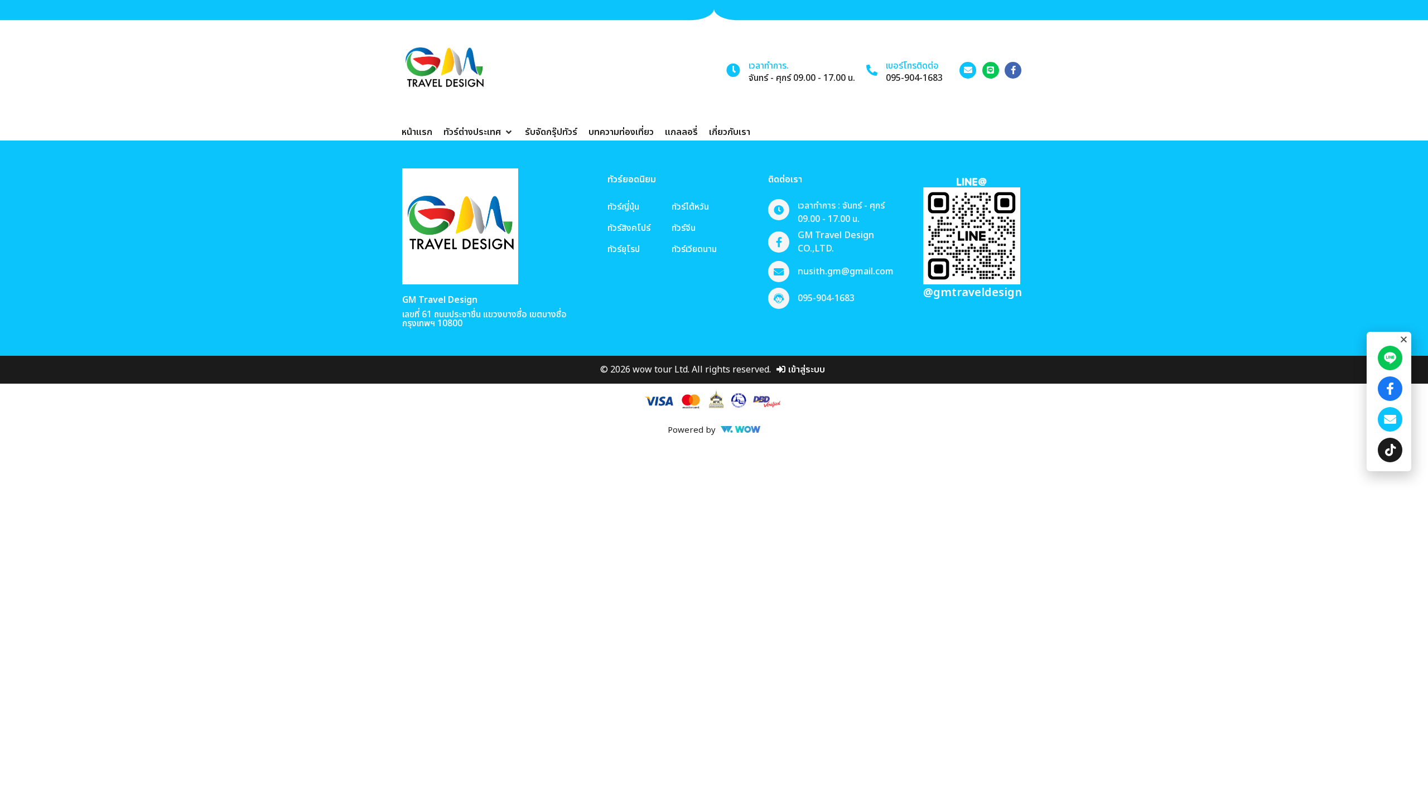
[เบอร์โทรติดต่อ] (871, 70)
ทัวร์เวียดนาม (694, 249)
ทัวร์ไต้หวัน (690, 207)
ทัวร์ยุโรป (623, 249)
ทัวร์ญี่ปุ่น (623, 207)
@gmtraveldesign (972, 292)
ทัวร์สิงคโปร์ (628, 228)
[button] (478, 132)
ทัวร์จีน (684, 228)
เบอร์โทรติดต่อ (912, 65)
